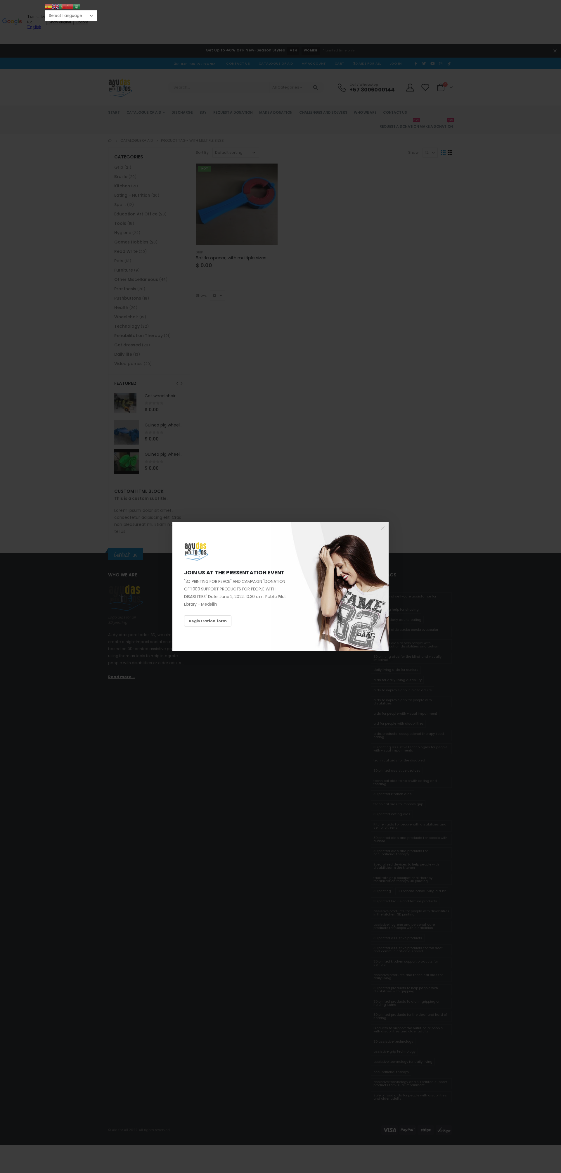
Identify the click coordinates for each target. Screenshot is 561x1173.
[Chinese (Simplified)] (69, 6)
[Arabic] (76, 6)
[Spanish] (48, 6)
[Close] (382, 527)
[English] (55, 6)
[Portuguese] (62, 6)
